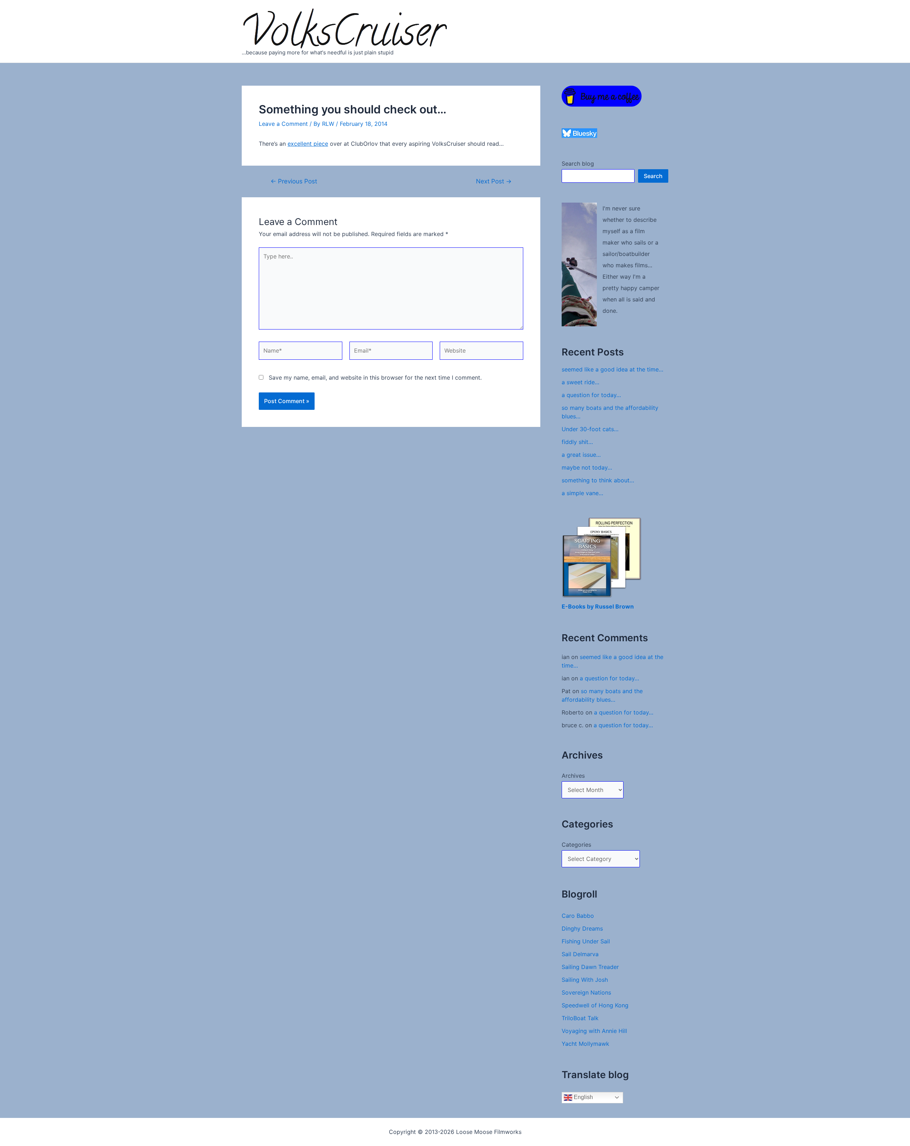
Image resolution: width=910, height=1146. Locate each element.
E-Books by (578, 606)
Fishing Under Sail (586, 941)
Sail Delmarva (580, 954)
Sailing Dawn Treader (590, 966)
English (582, 1097)
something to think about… (598, 480)
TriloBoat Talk (580, 1018)
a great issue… (581, 454)
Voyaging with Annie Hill (594, 1030)
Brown (624, 606)
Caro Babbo (578, 915)
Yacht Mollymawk (585, 1043)
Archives (573, 775)
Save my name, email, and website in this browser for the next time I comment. (375, 377)
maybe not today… (587, 467)
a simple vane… (582, 493)
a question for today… (591, 394)
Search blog (578, 163)
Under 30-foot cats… (590, 429)
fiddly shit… (577, 441)
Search (653, 176)
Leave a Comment (283, 123)
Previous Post (294, 181)
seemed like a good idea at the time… (612, 369)
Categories (576, 844)
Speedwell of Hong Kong (595, 1005)
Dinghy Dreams (582, 928)
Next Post (494, 181)
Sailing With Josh (585, 979)
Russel (605, 606)
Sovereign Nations (586, 992)
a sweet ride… (580, 382)
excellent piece (308, 143)
